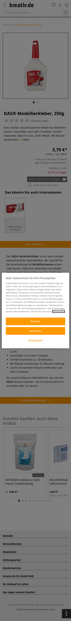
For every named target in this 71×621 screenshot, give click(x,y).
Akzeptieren (35, 330)
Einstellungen (35, 340)
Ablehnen (36, 321)
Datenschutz (58, 311)
